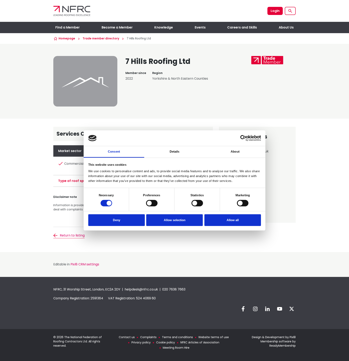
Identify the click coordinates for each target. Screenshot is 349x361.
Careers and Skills (242, 27)
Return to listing (72, 235)
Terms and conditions (177, 337)
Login (275, 10)
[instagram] (255, 309)
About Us (286, 27)
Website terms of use (213, 337)
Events (200, 27)
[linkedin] (267, 309)
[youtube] (279, 309)
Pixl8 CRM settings (84, 264)
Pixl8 (293, 337)
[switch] (152, 203)
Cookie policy (165, 342)
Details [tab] (175, 151)
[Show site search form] (290, 11)
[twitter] (292, 309)
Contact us (127, 337)
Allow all (233, 220)
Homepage (67, 38)
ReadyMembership (282, 346)
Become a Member (117, 27)
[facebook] (243, 309)
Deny (116, 220)
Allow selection (174, 220)
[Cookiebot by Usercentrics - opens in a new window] (243, 138)
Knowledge (163, 27)
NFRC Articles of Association (199, 342)
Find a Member (67, 27)
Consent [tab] (114, 151)
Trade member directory (101, 38)
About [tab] (235, 151)
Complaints (148, 337)
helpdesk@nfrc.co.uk (141, 289)
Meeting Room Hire (176, 348)
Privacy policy (141, 342)
